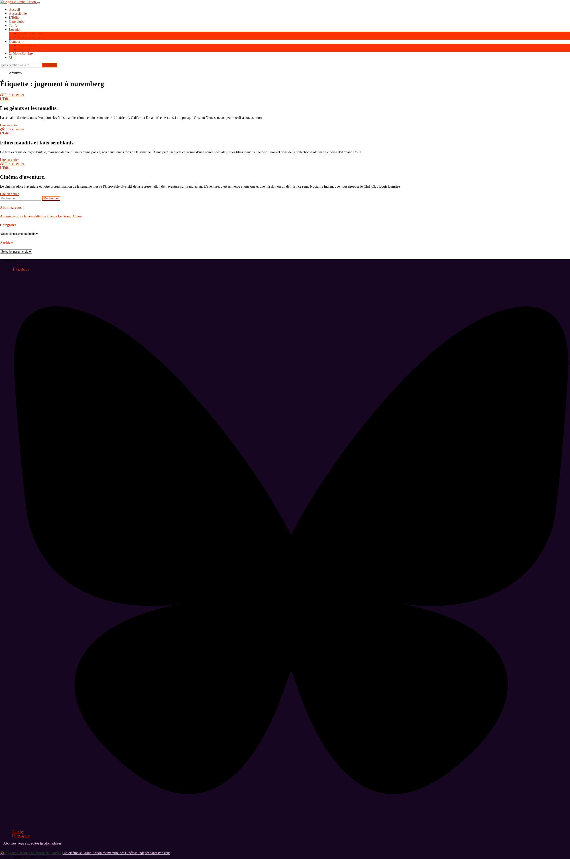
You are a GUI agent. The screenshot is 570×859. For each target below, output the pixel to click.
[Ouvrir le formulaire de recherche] (289, 57)
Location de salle (30, 33)
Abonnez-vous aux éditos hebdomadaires (32, 843)
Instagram (22, 836)
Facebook (21, 269)
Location (15, 29)
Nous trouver (27, 45)
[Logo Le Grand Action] (18, 2)
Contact (14, 41)
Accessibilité (18, 13)
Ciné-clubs (16, 21)
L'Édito (5, 99)
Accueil (14, 9)
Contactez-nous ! (30, 49)
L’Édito (14, 17)
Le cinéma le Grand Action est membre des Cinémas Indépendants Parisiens (116, 853)
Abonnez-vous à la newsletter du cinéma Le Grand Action (41, 216)
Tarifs (13, 25)
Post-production (29, 37)
